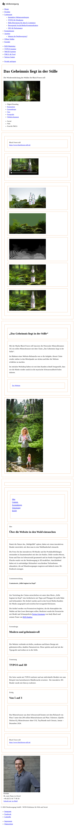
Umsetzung (16, 508)
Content (15, 502)
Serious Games (9, 57)
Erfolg (14, 511)
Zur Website (16, 385)
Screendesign (11, 109)
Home (6, 9)
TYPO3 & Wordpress (15, 20)
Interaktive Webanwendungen (18, 17)
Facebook (7, 814)
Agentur (7, 34)
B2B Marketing (9, 46)
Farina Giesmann (38, 614)
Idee (13, 499)
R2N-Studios (27, 617)
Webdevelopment (13, 117)
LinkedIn (7, 817)
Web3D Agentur (10, 52)
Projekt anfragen (10, 61)
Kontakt (7, 42)
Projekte (7, 12)
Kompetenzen (9, 31)
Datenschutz (8, 824)
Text (8, 112)
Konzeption (11, 107)
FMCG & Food (9, 54)
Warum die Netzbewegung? (17, 36)
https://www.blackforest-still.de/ (20, 145)
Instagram (7, 811)
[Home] (11, 4)
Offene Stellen (9, 39)
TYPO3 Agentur (10, 49)
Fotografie (10, 114)
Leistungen (8, 15)
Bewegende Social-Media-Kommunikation (23, 25)
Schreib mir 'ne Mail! (11, 801)
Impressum (8, 821)
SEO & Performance (15, 28)
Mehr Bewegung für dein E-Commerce (21, 23)
